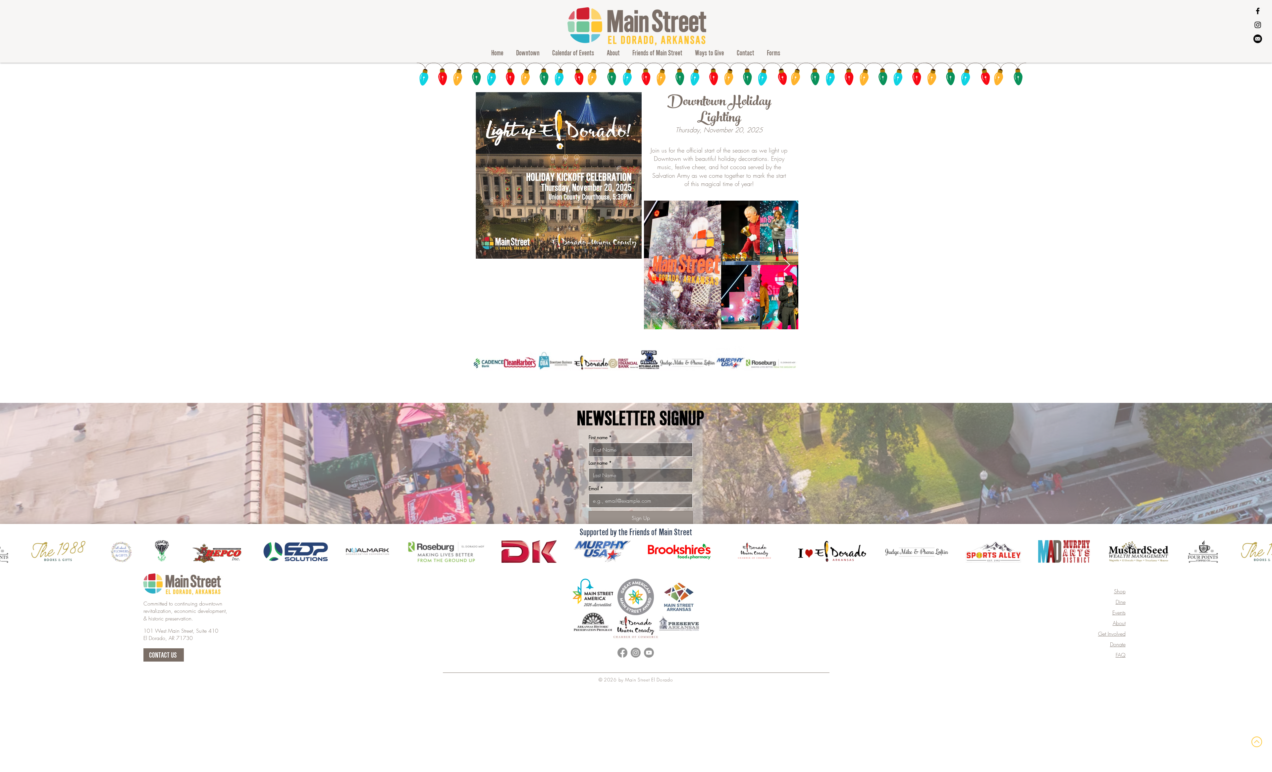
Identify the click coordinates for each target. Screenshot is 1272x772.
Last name (600, 463)
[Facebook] (1257, 11)
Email (596, 488)
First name (600, 437)
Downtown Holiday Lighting (719, 111)
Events (1119, 612)
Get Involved (1112, 633)
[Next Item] (787, 265)
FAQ (1121, 655)
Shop (1120, 591)
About (1119, 623)
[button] (528, 52)
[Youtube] (649, 653)
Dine (1121, 602)
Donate (1118, 644)
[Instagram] (1257, 25)
